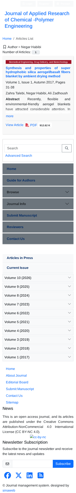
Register (44, 3)
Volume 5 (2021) (16, 322)
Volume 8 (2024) (16, 295)
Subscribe (63, 463)
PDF (39, 125)
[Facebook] (8, 477)
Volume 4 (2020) (16, 331)
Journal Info (16, 204)
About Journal (16, 375)
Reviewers (15, 227)
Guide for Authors (21, 180)
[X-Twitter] (19, 477)
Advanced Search (18, 155)
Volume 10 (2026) (17, 278)
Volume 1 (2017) (16, 357)
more (10, 116)
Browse (13, 192)
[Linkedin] (29, 477)
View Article (14, 125)
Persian (65, 3)
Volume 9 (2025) (16, 286)
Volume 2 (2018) (16, 348)
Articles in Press (20, 258)
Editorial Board (17, 382)
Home (7, 38)
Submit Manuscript (22, 215)
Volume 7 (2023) (16, 304)
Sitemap (12, 402)
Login (28, 3)
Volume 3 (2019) (16, 339)
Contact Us (16, 239)
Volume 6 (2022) (16, 313)
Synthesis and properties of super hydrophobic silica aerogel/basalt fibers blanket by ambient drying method (38, 72)
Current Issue (17, 268)
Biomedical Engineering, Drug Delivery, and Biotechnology (38, 62)
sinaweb (9, 490)
